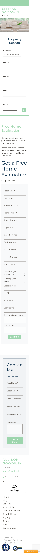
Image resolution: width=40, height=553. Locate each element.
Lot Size (7, 293)
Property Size (10, 250)
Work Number (10, 264)
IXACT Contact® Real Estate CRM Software (13, 540)
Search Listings (10, 514)
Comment (11, 423)
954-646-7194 (11, 477)
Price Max (7, 76)
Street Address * (11, 220)
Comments (9, 326)
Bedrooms (8, 301)
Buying (6, 517)
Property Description (13, 315)
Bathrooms (9, 308)
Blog (5, 500)
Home (6, 497)
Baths (5, 104)
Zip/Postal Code (11, 242)
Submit (14, 337)
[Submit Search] (24, 110)
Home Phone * (10, 213)
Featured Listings (11, 510)
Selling (6, 521)
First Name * (9, 191)
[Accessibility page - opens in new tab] (17, 549)
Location (7, 51)
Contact (7, 504)
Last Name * (9, 198)
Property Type (10, 272)
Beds (5, 90)
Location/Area (10, 286)
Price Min (7, 63)
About (6, 524)
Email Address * (11, 205)
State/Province (10, 235)
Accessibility (9, 507)
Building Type (10, 279)
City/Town (8, 228)
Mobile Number (11, 257)
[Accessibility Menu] (6, 547)
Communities (9, 528)
